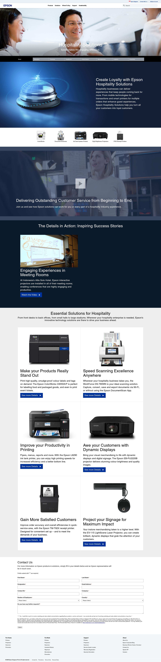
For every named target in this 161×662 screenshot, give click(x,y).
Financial (52, 59)
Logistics (116, 59)
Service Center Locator (90, 647)
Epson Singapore (134, 1)
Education (36, 59)
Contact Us (126, 647)
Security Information (89, 652)
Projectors (8, 642)
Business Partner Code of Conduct (132, 645)
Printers (8, 640)
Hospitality (132, 59)
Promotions (41, 659)
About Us (125, 640)
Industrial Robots (49, 647)
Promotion (8, 647)
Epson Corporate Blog (129, 642)
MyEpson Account (154, 1)
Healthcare (69, 59)
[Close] (80, 183)
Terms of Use (48, 659)
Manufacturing (101, 59)
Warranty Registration (89, 649)
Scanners (8, 645)
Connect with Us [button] (143, 1)
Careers (125, 652)
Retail (19, 59)
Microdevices (48, 652)
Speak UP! (125, 649)
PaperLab (47, 649)
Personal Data (55, 659)
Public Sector (85, 59)
